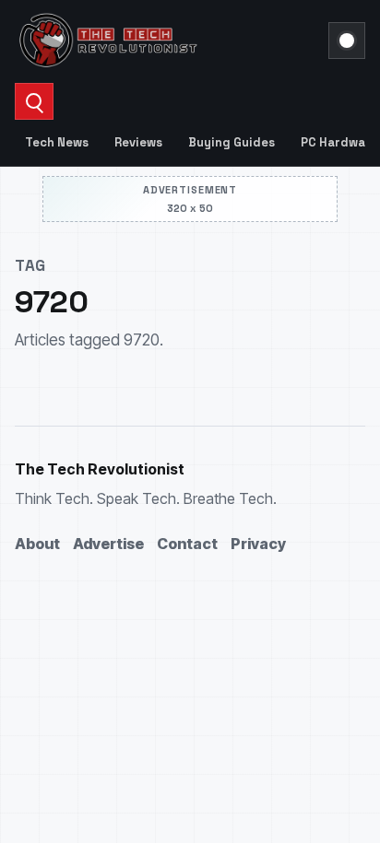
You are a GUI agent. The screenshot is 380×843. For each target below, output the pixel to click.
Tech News (57, 142)
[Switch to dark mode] (346, 40)
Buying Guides (231, 142)
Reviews (138, 142)
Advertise (108, 543)
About (37, 543)
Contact (187, 543)
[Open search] (34, 101)
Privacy (258, 543)
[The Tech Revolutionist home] (166, 40)
